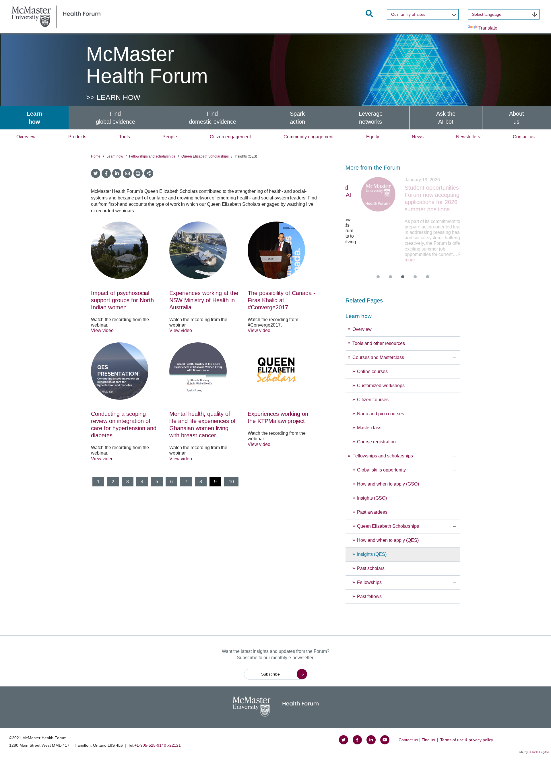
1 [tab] (378, 276)
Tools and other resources (378, 343)
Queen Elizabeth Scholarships (205, 156)
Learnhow (34, 117)
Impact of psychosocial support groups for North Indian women (122, 300)
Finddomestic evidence (212, 117)
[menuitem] (34, 117)
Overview (26, 136)
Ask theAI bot (445, 117)
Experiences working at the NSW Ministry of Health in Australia (203, 300)
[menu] (403, 456)
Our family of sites (408, 14)
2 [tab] (390, 276)
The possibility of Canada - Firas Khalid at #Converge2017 (281, 300)
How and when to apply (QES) (388, 540)
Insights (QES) (372, 554)
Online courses (372, 371)
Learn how (114, 156)
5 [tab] (427, 276)
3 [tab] (402, 276)
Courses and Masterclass (378, 357)
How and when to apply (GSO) (388, 484)
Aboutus (516, 117)
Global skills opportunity (382, 469)
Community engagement (308, 136)
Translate (487, 28)
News (418, 136)
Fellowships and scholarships (152, 156)
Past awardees (372, 512)
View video (102, 330)
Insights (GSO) (372, 498)
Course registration (376, 441)
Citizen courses (373, 399)
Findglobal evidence (115, 117)
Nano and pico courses (380, 413)
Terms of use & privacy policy (466, 740)
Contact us (524, 136)
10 (231, 481)
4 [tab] (415, 276)
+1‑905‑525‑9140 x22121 (157, 745)
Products (77, 136)
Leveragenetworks (371, 117)
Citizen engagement (230, 136)
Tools (124, 136)
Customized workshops (381, 385)
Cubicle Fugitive (539, 752)
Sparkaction (297, 117)
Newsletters (468, 136)
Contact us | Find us (417, 740)
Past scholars (371, 568)
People (169, 136)
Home (95, 156)
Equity (372, 136)
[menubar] (275, 117)
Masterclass (369, 427)
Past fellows (369, 596)
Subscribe (270, 674)
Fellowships (369, 582)
